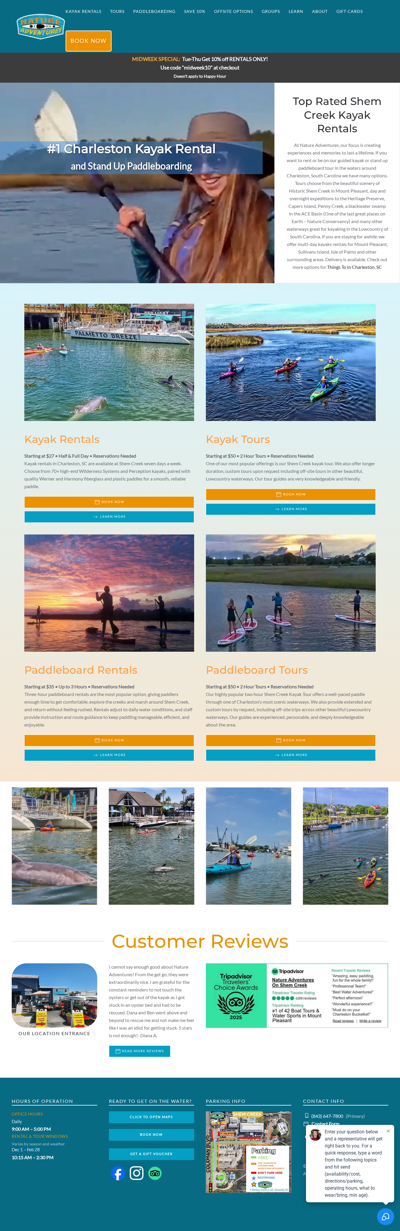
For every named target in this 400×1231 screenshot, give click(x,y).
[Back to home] (41, 26)
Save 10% (194, 11)
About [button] (320, 11)
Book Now (89, 41)
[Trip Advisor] (156, 1173)
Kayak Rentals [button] (83, 11)
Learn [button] (296, 11)
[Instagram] (138, 1173)
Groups (271, 11)
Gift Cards (349, 11)
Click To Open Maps (151, 1117)
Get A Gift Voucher (151, 1154)
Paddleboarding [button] (154, 11)
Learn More (113, 517)
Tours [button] (117, 11)
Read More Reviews (142, 1051)
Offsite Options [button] (233, 11)
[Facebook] (120, 1173)
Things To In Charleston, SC (354, 267)
